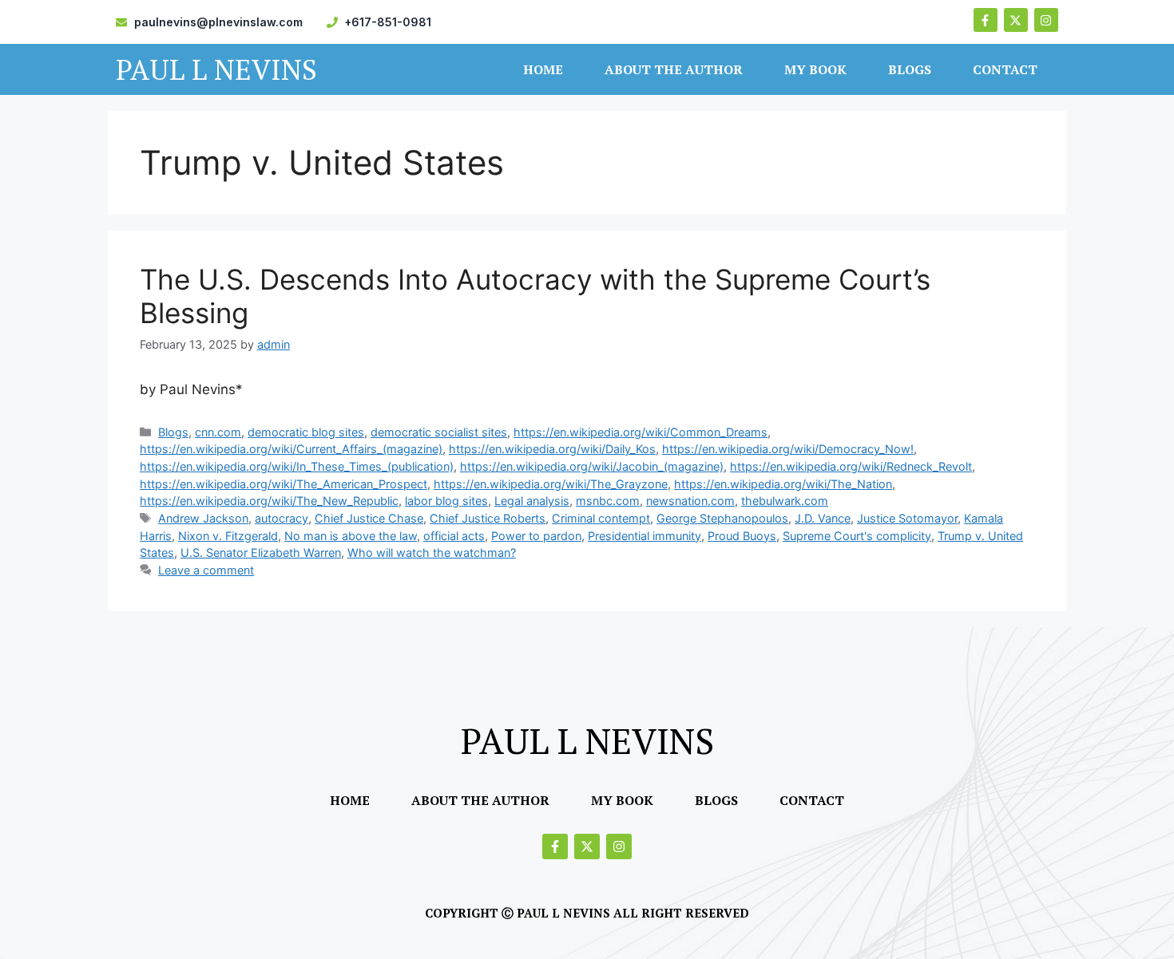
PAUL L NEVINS (216, 69)
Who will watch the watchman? (431, 552)
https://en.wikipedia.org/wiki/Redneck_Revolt (851, 466)
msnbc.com (608, 500)
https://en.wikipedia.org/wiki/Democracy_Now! (788, 449)
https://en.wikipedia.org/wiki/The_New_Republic (269, 500)
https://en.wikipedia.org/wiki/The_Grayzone (551, 484)
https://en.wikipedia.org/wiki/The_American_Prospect (283, 484)
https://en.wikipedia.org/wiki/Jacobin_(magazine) (592, 466)
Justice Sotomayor (907, 518)
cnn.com (218, 432)
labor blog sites (446, 500)
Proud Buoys (742, 536)
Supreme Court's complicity (857, 536)
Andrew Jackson (203, 518)
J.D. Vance (823, 518)
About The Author (674, 69)
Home (543, 69)
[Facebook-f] (986, 20)
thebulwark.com (784, 500)
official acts (454, 536)
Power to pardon (536, 536)
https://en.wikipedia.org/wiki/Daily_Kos (552, 449)
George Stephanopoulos (722, 518)
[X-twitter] (1016, 20)
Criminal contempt (601, 518)
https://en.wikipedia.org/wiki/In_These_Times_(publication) (297, 466)
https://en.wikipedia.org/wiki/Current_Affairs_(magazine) (291, 449)
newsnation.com (690, 500)
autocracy (281, 518)
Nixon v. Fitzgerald (228, 536)
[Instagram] (1046, 20)
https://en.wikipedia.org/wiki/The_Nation (783, 484)
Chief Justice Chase (369, 518)
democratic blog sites (306, 432)
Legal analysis (531, 500)
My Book (815, 69)
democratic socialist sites (439, 432)
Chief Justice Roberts (487, 518)
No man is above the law (350, 536)
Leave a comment (206, 570)
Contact (1005, 69)
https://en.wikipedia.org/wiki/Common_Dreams (640, 432)
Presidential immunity (644, 536)
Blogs (909, 69)
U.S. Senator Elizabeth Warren (260, 552)
